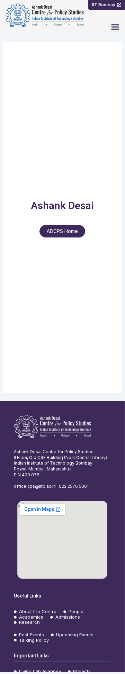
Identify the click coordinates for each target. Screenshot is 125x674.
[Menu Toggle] (115, 27)
